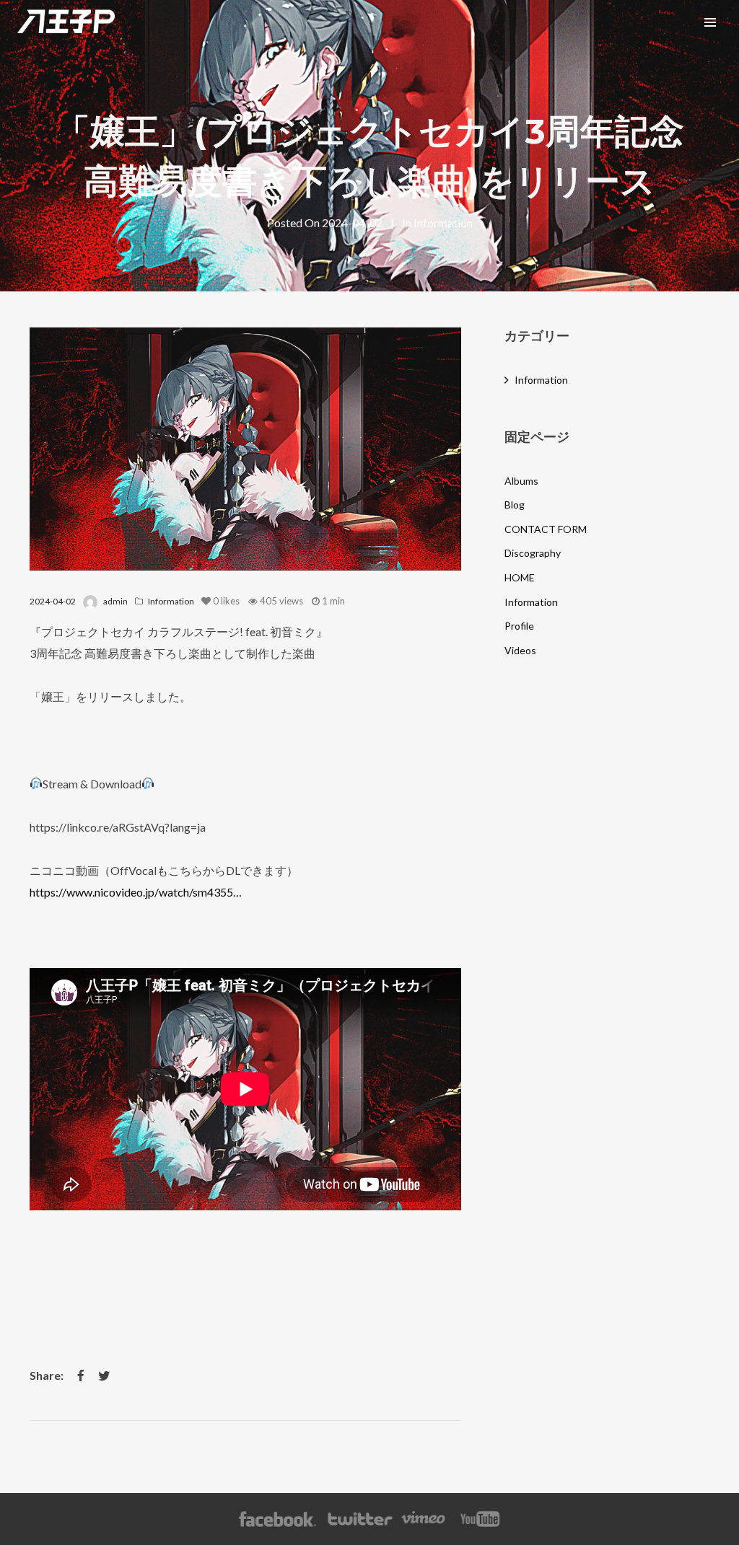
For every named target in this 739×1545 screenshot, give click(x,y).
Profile (519, 626)
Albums (521, 481)
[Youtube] (480, 1519)
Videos (520, 650)
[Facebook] (277, 1519)
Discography (532, 553)
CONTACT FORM (545, 529)
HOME (519, 577)
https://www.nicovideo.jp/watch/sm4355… (136, 892)
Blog (514, 504)
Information (443, 222)
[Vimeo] (424, 1519)
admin (115, 601)
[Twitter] (359, 1519)
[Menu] (710, 21)
